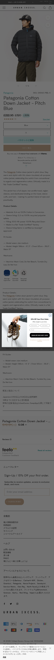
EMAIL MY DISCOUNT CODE (40, 335)
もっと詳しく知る (20, 654)
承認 (4, 657)
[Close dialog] (50, 315)
